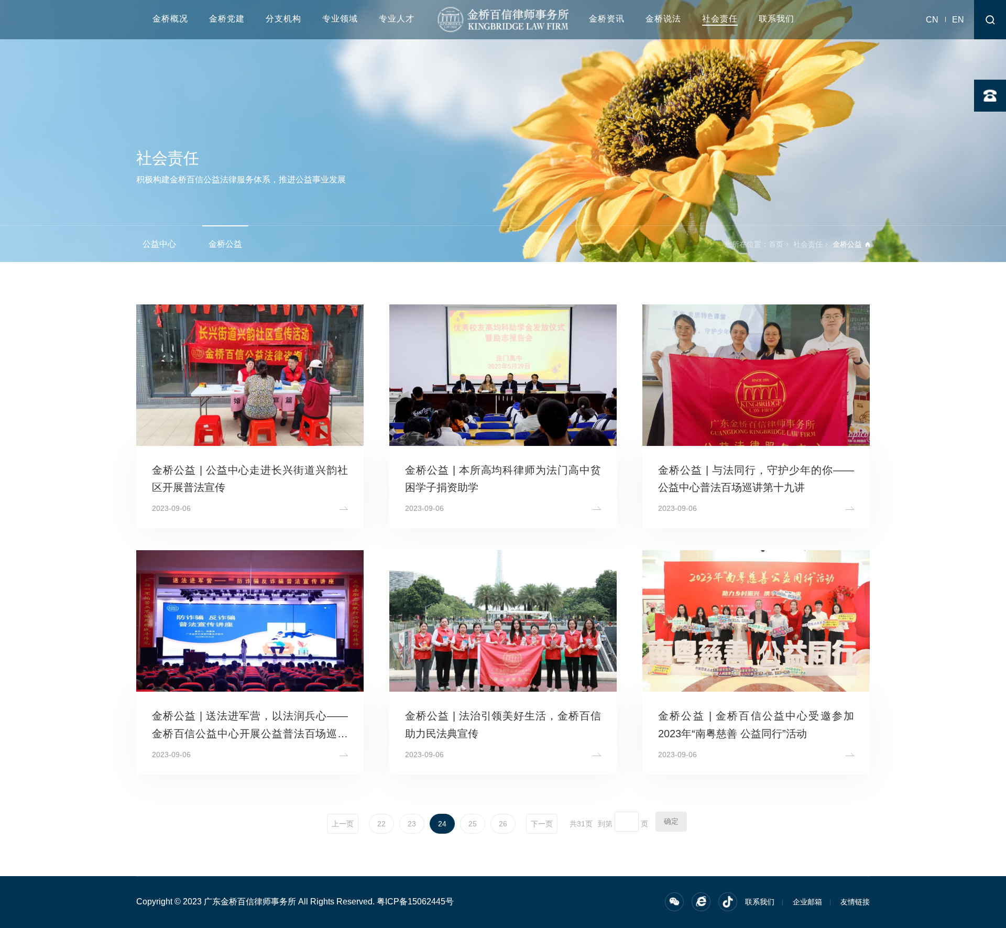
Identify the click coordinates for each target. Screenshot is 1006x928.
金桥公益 (225, 243)
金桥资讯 (607, 18)
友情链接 (855, 902)
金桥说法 (663, 18)
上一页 (343, 824)
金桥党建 (227, 18)
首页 (776, 244)
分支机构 (283, 18)
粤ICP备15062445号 (415, 901)
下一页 (542, 824)
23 (412, 824)
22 (381, 824)
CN (932, 19)
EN (958, 19)
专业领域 (340, 18)
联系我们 (776, 18)
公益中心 (159, 243)
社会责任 (720, 18)
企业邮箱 (807, 902)
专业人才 (396, 18)
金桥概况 (170, 18)
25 (472, 824)
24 (442, 824)
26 (503, 824)
